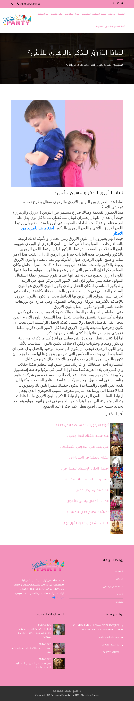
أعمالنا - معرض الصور (115, 27)
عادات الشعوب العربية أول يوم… (85, 523)
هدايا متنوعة (43, 14)
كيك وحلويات (57, 14)
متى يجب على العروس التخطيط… (84, 447)
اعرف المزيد (58, 597)
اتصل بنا (99, 27)
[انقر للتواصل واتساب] (12, 4)
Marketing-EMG (72, 695)
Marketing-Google (90, 695)
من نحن (111, 14)
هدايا (77, 14)
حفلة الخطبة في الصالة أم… (88, 458)
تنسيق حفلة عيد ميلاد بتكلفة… (86, 480)
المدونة (108, 65)
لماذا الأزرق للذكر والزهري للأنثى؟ (84, 65)
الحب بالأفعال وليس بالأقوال (88, 501)
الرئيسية (121, 14)
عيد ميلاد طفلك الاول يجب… (88, 436)
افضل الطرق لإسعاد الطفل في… (84, 469)
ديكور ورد (69, 14)
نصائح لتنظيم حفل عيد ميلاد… (86, 512)
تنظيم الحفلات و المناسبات (94, 14)
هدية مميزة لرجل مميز (93, 490)
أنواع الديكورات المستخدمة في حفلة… (81, 425)
